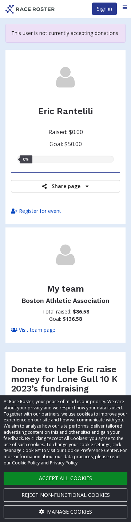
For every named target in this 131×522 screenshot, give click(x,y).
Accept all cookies (65, 478)
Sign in (104, 8)
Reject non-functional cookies (65, 494)
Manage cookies (68, 511)
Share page (66, 186)
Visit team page (36, 329)
